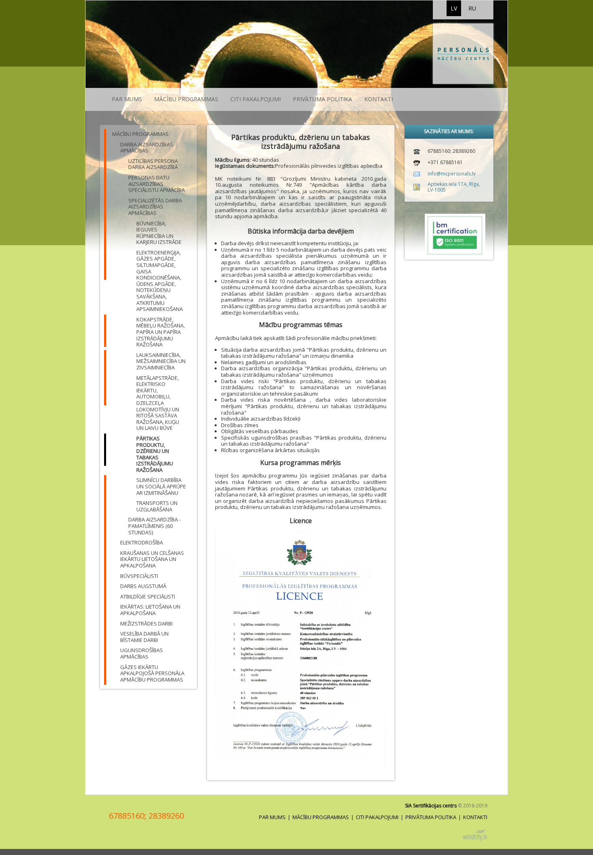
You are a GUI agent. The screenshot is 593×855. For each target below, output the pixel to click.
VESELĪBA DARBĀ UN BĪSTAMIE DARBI (144, 637)
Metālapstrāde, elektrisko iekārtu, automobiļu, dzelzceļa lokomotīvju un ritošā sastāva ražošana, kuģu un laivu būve (157, 403)
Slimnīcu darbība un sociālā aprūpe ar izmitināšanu (161, 486)
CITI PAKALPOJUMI (255, 99)
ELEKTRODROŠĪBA (141, 542)
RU (472, 8)
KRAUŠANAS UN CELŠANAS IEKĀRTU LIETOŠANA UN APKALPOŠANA (152, 559)
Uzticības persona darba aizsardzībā (153, 164)
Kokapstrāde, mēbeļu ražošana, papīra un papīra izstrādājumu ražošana (160, 332)
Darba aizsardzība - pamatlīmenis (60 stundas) (154, 526)
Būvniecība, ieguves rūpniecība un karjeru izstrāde (159, 233)
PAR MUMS (127, 99)
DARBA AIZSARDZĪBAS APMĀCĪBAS (146, 147)
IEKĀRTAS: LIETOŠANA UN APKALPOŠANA (150, 610)
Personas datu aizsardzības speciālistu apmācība (156, 184)
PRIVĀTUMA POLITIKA (322, 99)
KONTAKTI (378, 99)
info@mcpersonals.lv (452, 173)
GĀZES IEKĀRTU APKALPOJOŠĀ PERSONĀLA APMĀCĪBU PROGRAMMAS (152, 673)
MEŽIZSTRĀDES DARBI (146, 623)
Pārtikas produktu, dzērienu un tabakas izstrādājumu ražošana (154, 454)
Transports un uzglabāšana (156, 506)
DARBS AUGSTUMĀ (143, 586)
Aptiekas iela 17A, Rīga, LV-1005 (454, 187)
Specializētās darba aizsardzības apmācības (155, 207)
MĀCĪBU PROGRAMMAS (186, 99)
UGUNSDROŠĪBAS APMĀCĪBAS (141, 653)
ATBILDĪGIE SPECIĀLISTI (147, 596)
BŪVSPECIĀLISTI (139, 576)
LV (454, 8)
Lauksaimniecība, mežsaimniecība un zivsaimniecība (161, 361)
